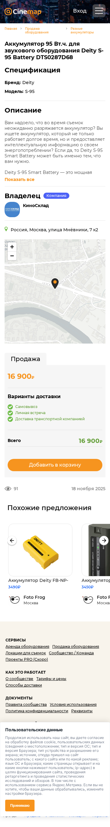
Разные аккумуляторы (82, 30)
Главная (11, 29)
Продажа (25, 359)
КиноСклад (36, 205)
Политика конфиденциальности (37, 711)
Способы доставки (24, 685)
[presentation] (11, 540)
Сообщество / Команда (71, 653)
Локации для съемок (26, 653)
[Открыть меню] (99, 10)
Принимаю (20, 805)
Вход (79, 11)
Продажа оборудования (37, 30)
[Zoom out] (12, 255)
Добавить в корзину (55, 465)
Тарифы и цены (51, 678)
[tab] (25, 359)
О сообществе (19, 678)
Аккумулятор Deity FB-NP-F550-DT (38, 580)
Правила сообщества (26, 704)
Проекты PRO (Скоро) (27, 659)
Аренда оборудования (27, 646)
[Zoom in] (12, 246)
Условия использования (73, 704)
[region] (55, 291)
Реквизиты (82, 711)
